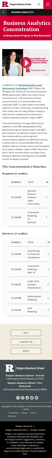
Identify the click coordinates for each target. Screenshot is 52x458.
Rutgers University (24, 426)
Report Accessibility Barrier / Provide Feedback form (25, 452)
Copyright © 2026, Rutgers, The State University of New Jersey (26, 408)
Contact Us (26, 341)
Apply (26, 351)
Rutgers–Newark (38, 430)
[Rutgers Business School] (16, 4)
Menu (47, 4)
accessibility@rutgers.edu (18, 448)
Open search (39, 4)
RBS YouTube (36, 395)
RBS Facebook (18, 395)
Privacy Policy (13, 413)
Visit (26, 332)
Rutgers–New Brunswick (16, 430)
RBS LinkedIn (27, 395)
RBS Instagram (22, 395)
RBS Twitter (32, 395)
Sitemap (24, 413)
